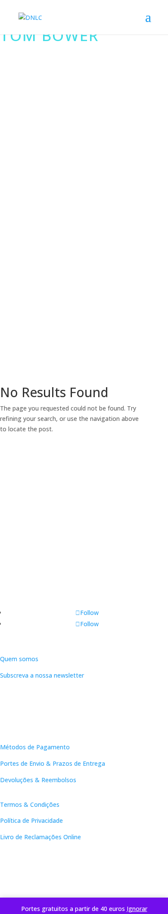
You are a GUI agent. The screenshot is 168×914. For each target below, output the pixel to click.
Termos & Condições (29, 804)
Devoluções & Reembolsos (38, 780)
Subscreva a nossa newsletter (42, 675)
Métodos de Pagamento (35, 747)
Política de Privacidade (31, 820)
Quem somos (19, 659)
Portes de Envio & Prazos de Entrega (52, 763)
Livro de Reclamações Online (40, 837)
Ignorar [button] (137, 908)
